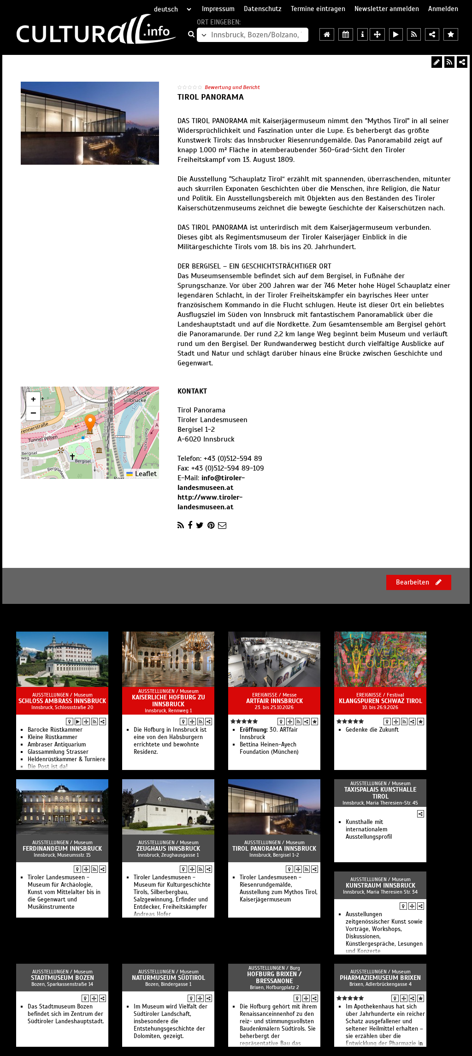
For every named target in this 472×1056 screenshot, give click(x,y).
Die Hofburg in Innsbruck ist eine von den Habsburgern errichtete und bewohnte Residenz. (170, 741)
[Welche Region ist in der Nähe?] (377, 34)
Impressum (218, 9)
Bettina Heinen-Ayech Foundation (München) (269, 748)
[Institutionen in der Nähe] (86, 721)
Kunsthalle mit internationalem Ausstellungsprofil (369, 829)
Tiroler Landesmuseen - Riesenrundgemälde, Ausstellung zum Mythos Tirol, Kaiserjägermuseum (279, 888)
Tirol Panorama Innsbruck (274, 848)
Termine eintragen (318, 9)
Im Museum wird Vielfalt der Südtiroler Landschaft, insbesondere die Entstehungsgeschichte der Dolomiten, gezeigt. (170, 1021)
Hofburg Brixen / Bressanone (274, 977)
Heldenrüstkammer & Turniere (67, 759)
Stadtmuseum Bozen (62, 977)
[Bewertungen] (314, 721)
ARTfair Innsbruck (274, 701)
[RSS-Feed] (449, 62)
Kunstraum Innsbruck (380, 885)
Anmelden (443, 9)
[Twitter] (200, 525)
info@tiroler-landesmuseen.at (211, 482)
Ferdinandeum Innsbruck (62, 848)
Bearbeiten (413, 582)
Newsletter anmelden (386, 9)
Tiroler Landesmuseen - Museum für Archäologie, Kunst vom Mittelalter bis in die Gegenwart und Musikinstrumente (64, 892)
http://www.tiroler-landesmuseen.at (209, 502)
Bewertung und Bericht (232, 87)
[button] (90, 423)
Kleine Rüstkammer (52, 737)
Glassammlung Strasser (58, 752)
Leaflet (145, 473)
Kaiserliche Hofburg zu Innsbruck (168, 701)
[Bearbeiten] (436, 62)
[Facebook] (190, 525)
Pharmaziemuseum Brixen (380, 977)
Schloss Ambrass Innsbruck (62, 701)
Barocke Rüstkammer (55, 730)
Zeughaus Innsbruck (168, 848)
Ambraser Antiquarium (57, 744)
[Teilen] (462, 62)
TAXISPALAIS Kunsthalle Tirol (380, 793)
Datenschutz (263, 9)
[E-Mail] (222, 525)
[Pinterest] (210, 525)
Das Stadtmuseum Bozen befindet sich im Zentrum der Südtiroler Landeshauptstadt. (66, 1014)
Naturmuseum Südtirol (168, 977)
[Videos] (78, 721)
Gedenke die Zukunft (372, 730)
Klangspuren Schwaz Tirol (380, 701)
